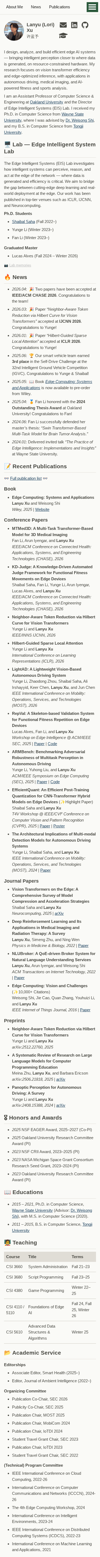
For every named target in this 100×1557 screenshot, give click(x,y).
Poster (59, 826)
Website (42, 509)
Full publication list (26, 478)
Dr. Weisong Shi (80, 120)
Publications (59, 7)
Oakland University (46, 102)
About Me (14, 7)
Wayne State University (32, 1210)
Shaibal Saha (23, 221)
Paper (39, 743)
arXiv (59, 913)
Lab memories (20, 265)
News (36, 7)
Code (52, 743)
